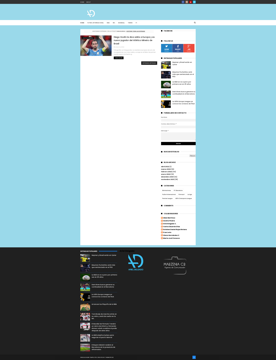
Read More (118, 58)
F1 (136, 23)
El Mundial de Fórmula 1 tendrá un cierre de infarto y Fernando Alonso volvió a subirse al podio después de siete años (104, 327)
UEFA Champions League (183, 198)
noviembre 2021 (167, 179)
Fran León (167, 232)
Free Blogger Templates (88, 357)
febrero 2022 (166, 172)
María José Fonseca (171, 238)
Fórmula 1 (182, 194)
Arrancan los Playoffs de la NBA (104, 304)
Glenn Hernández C (171, 235)
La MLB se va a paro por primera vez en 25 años (181, 83)
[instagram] (186, 2)
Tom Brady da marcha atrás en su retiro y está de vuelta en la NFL (104, 316)
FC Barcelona (178, 190)
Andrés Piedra (169, 221)
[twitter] (194, 2)
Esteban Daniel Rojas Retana (175, 230)
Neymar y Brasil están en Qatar (104, 255)
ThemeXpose (109, 357)
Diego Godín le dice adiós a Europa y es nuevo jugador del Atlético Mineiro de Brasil (134, 40)
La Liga (190, 194)
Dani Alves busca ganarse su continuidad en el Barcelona (183, 93)
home (82, 2)
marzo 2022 (166, 169)
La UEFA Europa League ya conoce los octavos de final (183, 102)
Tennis (130, 23)
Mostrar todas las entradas (135, 31)
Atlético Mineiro (88, 38)
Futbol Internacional (95, 23)
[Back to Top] (194, 357)
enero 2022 (165, 174)
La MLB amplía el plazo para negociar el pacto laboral (103, 336)
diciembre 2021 (167, 177)
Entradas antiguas (149, 63)
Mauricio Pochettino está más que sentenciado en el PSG (183, 74)
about (88, 2)
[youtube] (190, 2)
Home (82, 23)
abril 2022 (165, 167)
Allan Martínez (169, 218)
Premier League (167, 198)
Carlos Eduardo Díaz (171, 227)
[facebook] (183, 2)
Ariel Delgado (127, 250)
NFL (114, 23)
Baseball (121, 23)
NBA (108, 23)
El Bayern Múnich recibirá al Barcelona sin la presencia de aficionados (103, 347)
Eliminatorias (166, 190)
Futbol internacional (169, 194)
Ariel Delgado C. (169, 224)
